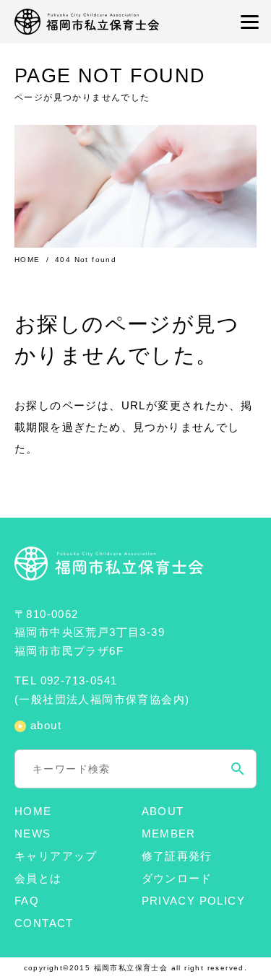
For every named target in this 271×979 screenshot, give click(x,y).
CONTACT (44, 923)
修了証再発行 (177, 856)
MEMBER (169, 833)
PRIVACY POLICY (194, 901)
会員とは (38, 878)
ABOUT (163, 811)
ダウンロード (177, 878)
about (45, 725)
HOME (27, 260)
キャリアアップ (56, 856)
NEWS (32, 833)
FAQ (26, 901)
